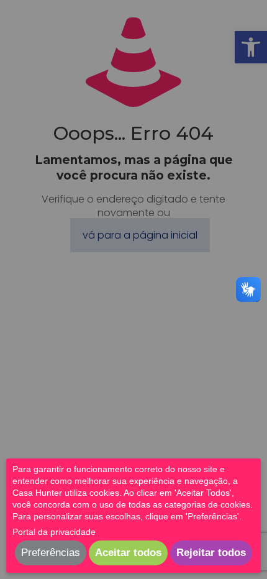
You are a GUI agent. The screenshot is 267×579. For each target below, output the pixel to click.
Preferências (50, 552)
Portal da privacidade (54, 532)
